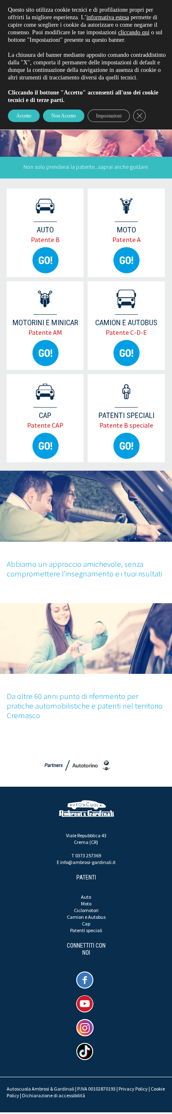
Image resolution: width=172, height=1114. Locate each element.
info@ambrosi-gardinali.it (88, 862)
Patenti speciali (86, 930)
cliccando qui (133, 32)
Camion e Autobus (86, 917)
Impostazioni (108, 116)
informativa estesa (107, 17)
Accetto (23, 116)
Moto (86, 903)
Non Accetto (63, 116)
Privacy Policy (133, 1089)
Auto (86, 897)
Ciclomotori (86, 910)
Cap (86, 923)
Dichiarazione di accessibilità (53, 1095)
